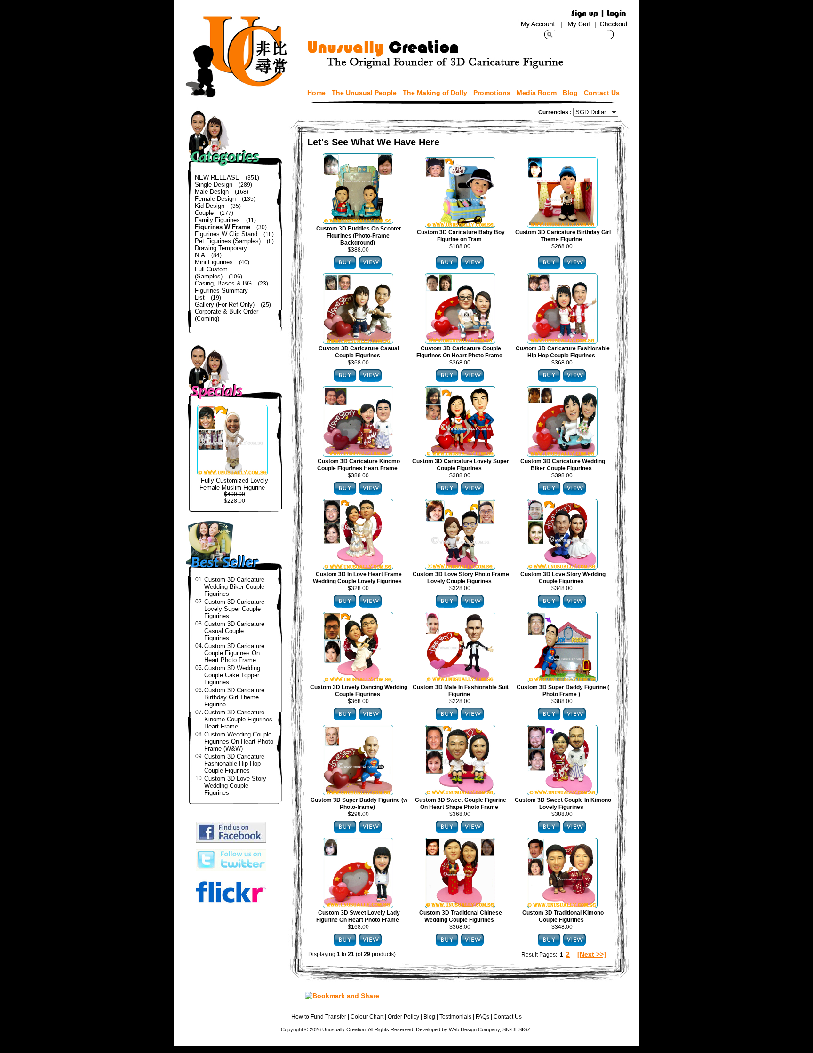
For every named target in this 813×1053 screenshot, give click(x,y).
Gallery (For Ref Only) (225, 304)
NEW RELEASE (217, 177)
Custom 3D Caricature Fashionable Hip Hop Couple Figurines (234, 763)
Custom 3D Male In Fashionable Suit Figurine (461, 690)
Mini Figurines (214, 262)
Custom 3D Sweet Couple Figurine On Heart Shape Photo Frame (460, 803)
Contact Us (602, 92)
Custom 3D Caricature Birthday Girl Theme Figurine (234, 697)
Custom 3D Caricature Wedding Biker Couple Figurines (234, 586)
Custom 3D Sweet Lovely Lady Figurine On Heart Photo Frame (358, 916)
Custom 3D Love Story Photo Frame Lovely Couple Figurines (461, 578)
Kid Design (209, 205)
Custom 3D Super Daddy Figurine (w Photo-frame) (359, 803)
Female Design (215, 198)
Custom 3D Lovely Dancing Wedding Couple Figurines (358, 690)
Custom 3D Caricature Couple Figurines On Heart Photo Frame (234, 653)
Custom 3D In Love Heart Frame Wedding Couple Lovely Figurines (357, 578)
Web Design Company (474, 1029)
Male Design (212, 191)
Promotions (491, 92)
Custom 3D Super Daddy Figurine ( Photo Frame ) (563, 690)
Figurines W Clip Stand (226, 234)
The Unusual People (364, 92)
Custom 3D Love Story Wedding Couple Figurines (235, 785)
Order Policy (403, 1016)
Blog (570, 92)
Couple (204, 212)
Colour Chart (367, 1016)
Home (316, 92)
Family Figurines (217, 219)
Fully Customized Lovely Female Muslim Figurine (233, 484)
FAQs (482, 1016)
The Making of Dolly (435, 92)
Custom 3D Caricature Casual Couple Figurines (234, 630)
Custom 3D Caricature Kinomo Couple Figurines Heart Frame (238, 719)
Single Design (213, 184)
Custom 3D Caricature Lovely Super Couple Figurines (234, 608)
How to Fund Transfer (318, 1016)
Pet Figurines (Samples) (228, 241)
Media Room (537, 92)
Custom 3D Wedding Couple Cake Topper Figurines (232, 675)
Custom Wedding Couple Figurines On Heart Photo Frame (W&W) (238, 741)
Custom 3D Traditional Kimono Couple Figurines (563, 916)
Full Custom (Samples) (211, 273)
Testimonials (455, 1016)
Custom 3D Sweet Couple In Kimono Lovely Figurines (563, 803)
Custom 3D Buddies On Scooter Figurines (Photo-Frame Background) (358, 235)
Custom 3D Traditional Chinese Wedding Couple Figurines (460, 916)
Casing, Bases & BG (223, 283)
